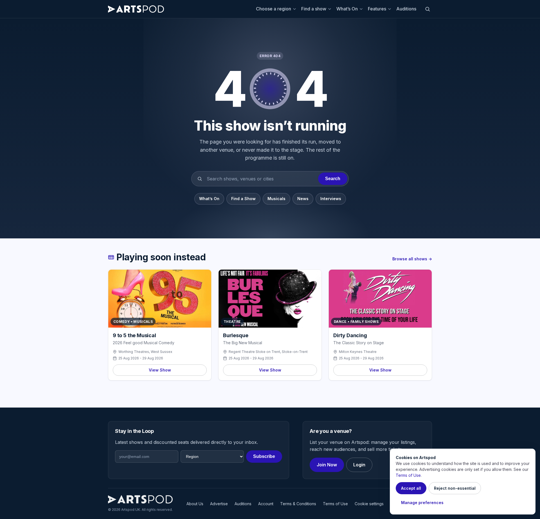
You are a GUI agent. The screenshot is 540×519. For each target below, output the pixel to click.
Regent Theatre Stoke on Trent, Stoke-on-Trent (268, 352)
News (303, 198)
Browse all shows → (412, 258)
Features (377, 9)
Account (265, 503)
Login (359, 464)
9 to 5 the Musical (134, 335)
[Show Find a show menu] (330, 9)
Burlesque (235, 335)
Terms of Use (335, 503)
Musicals (276, 198)
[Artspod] (140, 499)
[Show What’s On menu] (362, 9)
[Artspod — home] (136, 9)
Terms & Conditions (298, 503)
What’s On (347, 9)
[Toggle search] (427, 9)
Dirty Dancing (350, 335)
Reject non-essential (455, 488)
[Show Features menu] (390, 9)
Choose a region (273, 9)
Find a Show (243, 198)
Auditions (406, 9)
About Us (194, 503)
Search (332, 178)
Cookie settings (369, 503)
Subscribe (264, 456)
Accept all (411, 488)
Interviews (330, 198)
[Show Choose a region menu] (295, 9)
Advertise (219, 503)
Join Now (327, 464)
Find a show (313, 9)
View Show (160, 370)
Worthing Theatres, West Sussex (145, 352)
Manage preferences (422, 502)
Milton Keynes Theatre (358, 352)
